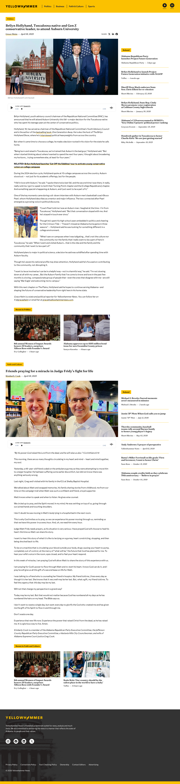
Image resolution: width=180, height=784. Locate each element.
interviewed (45, 135)
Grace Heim (11, 34)
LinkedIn (112, 34)
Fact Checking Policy (48, 764)
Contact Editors (79, 764)
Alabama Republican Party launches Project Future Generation (139, 57)
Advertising (93, 764)
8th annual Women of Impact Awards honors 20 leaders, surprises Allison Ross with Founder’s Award (32, 345)
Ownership (64, 764)
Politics (10, 19)
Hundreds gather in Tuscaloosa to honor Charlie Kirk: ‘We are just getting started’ (141, 136)
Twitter (109, 34)
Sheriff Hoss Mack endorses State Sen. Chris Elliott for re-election (138, 88)
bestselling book (44, 132)
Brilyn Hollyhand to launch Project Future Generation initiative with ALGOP (142, 72)
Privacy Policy (11, 764)
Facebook (116, 34)
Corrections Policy (28, 764)
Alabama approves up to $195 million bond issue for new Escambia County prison (85, 344)
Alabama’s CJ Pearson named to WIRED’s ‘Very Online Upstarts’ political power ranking (144, 121)
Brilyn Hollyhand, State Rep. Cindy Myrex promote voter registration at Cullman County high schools (138, 104)
